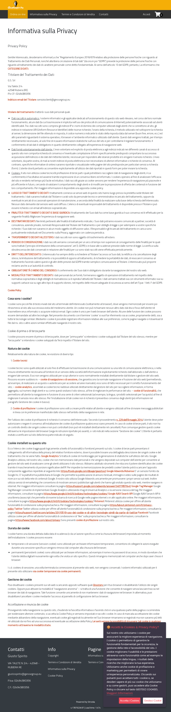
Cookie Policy (55, 676)
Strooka (91, 701)
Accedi (146, 14)
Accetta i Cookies (129, 700)
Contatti (103, 14)
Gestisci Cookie (152, 700)
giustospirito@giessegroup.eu (24, 674)
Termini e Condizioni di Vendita (78, 14)
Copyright (53, 655)
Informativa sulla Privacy (43, 14)
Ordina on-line (18, 14)
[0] (156, 14)
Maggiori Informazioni (120, 693)
